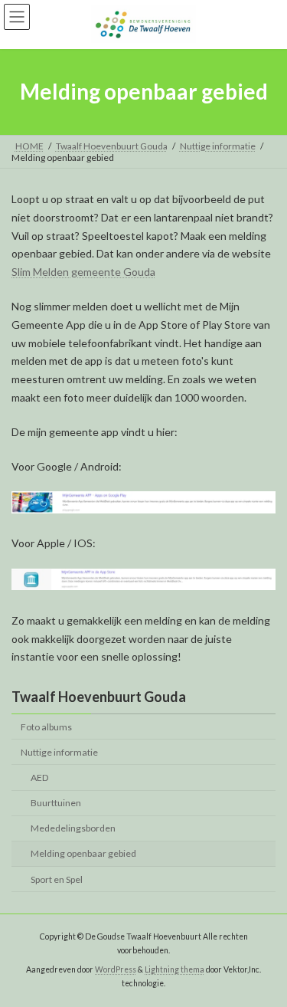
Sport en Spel (57, 879)
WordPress (115, 969)
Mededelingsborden (73, 829)
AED (40, 777)
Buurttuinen (56, 803)
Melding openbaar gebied (83, 854)
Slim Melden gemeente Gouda (83, 271)
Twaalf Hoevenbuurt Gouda (98, 696)
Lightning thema (174, 969)
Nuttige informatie (59, 752)
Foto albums (46, 727)
